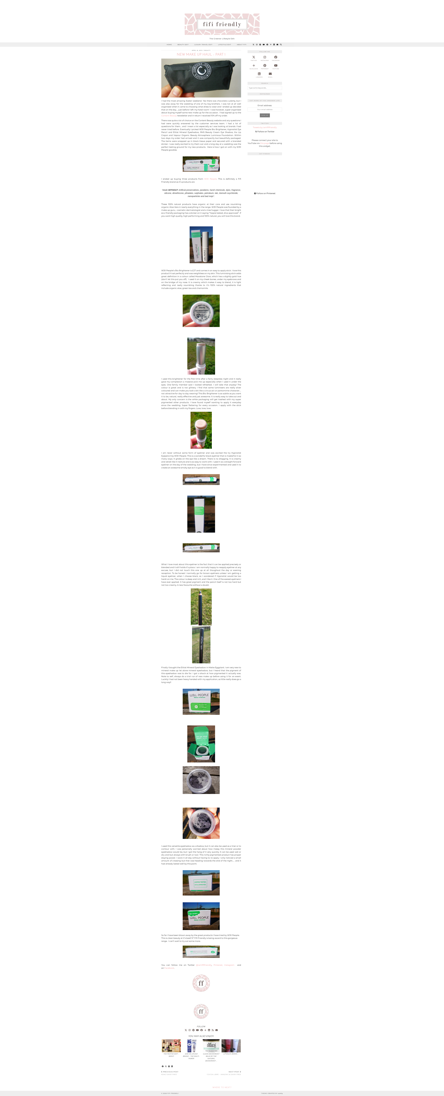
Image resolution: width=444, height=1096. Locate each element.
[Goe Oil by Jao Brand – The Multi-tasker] (191, 1045)
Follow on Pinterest (265, 193)
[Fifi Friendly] (222, 18)
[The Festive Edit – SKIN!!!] (171, 1045)
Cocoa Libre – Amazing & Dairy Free (224, 1073)
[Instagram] (257, 44)
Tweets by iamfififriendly (265, 127)
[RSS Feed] (213, 1030)
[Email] (277, 44)
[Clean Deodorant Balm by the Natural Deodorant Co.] (211, 1045)
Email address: (265, 105)
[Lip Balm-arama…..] (231, 1045)
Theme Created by (272, 1093)
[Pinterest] (260, 44)
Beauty (207, 50)
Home (169, 44)
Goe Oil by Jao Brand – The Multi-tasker (191, 1056)
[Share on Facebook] (162, 1066)
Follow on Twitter (265, 131)
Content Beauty (169, 115)
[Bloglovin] (271, 44)
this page (264, 143)
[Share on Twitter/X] (166, 1066)
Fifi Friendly (173, 1093)
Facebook (169, 968)
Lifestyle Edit (224, 44)
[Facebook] (267, 44)
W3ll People (210, 179)
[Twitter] (253, 44)
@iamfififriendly (204, 965)
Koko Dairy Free (169, 1073)
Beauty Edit (183, 44)
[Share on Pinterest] (169, 1066)
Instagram (229, 965)
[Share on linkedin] (172, 1066)
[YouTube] (264, 44)
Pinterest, (218, 965)
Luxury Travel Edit (203, 44)
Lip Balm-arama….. (231, 1054)
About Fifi (242, 44)
